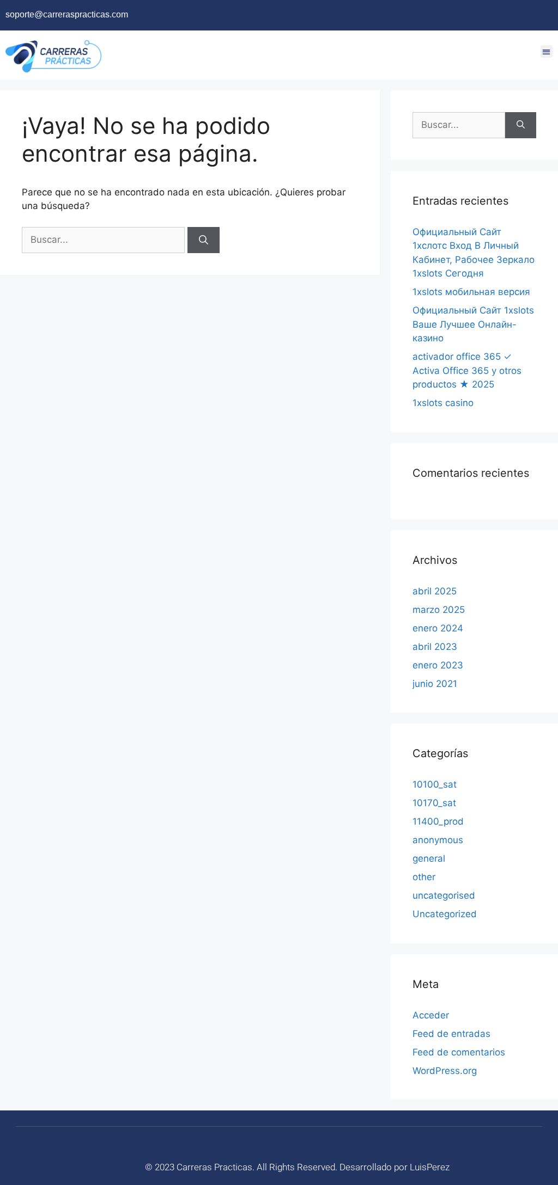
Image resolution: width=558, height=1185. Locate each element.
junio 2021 (435, 683)
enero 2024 (438, 628)
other (424, 876)
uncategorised (444, 895)
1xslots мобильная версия (471, 291)
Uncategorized (445, 913)
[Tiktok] (543, 15)
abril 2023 (435, 646)
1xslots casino (443, 402)
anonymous (438, 839)
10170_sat (434, 802)
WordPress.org (445, 1070)
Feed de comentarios (459, 1052)
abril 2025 (435, 591)
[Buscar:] (104, 239)
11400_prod (438, 821)
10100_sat (435, 784)
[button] (547, 51)
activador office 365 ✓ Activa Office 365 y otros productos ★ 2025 (467, 370)
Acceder (431, 1015)
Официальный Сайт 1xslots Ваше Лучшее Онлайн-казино (473, 324)
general (429, 858)
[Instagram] (509, 15)
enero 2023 (438, 665)
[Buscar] (203, 240)
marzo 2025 (439, 609)
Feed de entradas (451, 1033)
